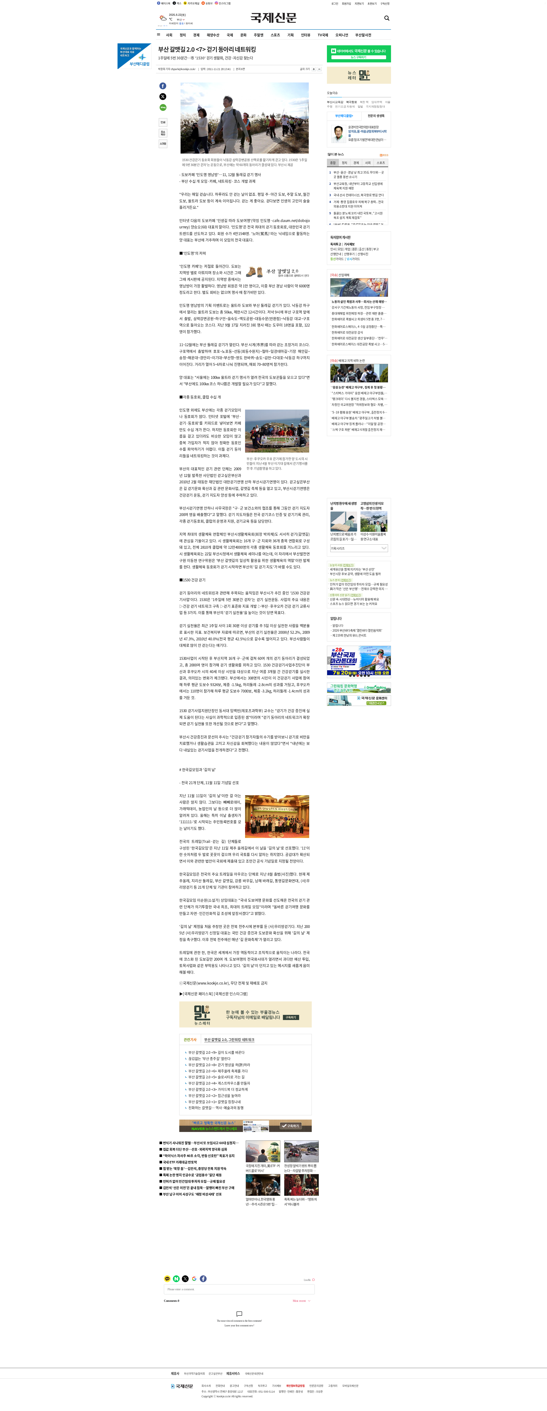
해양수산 (213, 34)
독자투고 (262, 1385)
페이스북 (165, 3)
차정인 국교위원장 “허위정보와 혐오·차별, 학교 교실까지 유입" (370, 404)
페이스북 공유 (163, 86)
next (388, 660)
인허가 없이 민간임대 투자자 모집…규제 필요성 (359, 584)
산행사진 (362, 254)
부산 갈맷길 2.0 (215, 1039)
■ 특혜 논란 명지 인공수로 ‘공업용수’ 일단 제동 (190, 1175)
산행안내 (335, 254)
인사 (333, 249)
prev (329, 660)
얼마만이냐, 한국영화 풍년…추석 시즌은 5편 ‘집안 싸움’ (261, 1204)
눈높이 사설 (341, 565)
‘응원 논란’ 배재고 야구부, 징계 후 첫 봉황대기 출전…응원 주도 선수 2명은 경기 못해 (383, 387)
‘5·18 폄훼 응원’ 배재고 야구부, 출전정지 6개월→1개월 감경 (369, 412)
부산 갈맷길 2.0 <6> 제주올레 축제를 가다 (218, 1070)
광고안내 (234, 1385)
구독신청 (385, 3)
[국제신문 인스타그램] (231, 993)
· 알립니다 (336, 625)
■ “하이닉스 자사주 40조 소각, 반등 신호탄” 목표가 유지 (197, 1155)
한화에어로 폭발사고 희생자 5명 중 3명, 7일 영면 (361, 319)
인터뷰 (305, 34)
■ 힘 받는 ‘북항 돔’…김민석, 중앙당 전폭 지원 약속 (192, 1168)
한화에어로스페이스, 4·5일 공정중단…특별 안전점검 (364, 326)
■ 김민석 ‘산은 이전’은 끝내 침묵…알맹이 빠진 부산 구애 (196, 1187)
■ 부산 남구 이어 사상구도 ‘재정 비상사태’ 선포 (190, 1194)
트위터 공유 (163, 97)
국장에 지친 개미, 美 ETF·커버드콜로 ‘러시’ (263, 1168)
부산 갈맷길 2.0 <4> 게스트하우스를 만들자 (219, 1083)
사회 (169, 34)
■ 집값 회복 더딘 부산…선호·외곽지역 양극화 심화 (193, 1149)
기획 (290, 34)
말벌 (360, 106)
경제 (196, 34)
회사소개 (206, 1385)
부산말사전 (363, 34)
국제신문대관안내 (254, 1373)
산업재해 (339, 275)
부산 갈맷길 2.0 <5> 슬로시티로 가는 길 (216, 1076)
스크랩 (163, 144)
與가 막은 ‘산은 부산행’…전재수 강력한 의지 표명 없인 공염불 (367, 588)
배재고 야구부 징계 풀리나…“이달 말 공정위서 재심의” (365, 424)
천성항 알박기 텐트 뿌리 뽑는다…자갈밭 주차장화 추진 (300, 1170)
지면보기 (359, 3)
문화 (243, 34)
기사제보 (276, 1385)
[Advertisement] (359, 467)
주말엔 (258, 34)
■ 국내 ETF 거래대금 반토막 (178, 1162)
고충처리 (332, 1385)
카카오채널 (193, 3)
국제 (230, 34)
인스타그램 (224, 3)
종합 (333, 162)
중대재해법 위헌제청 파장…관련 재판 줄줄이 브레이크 (365, 313)
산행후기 (349, 254)
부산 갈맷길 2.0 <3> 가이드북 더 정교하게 (218, 1089)
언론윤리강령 (316, 1385)
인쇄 (163, 123)
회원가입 (346, 3)
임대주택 (376, 102)
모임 (340, 249)
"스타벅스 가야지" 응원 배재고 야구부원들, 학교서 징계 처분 (368, 393)
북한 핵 (364, 102)
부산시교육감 (335, 102)
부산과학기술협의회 (194, 1373)
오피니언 (341, 34)
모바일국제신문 (350, 1385)
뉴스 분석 (340, 580)
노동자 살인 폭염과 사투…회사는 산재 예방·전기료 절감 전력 (369, 301)
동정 (369, 249)
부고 (376, 249)
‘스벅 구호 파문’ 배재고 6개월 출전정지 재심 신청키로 (364, 429)
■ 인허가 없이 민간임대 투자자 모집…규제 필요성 (192, 1181)
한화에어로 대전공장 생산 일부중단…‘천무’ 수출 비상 (364, 338)
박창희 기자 (164, 69)
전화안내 (220, 1385)
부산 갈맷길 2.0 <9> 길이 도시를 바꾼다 (216, 1052)
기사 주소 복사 (163, 133)
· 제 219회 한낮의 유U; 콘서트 (348, 635)
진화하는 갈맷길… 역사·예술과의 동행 (216, 1107)
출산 (361, 249)
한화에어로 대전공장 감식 (347, 332)
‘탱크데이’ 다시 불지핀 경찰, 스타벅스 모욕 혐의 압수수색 (366, 399)
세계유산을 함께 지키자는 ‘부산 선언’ (352, 569)
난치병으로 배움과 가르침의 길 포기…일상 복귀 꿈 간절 (343, 539)
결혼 (354, 249)
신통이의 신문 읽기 (345, 595)
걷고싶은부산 (215, 1373)
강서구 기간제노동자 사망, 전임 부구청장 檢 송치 (361, 307)
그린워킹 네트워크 (241, 1039)
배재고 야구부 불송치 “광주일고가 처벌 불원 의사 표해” (365, 418)
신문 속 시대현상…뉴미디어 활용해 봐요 (354, 599)
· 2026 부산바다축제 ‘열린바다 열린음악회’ (356, 630)
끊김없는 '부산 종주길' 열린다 (209, 1058)
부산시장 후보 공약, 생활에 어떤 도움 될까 (355, 574)
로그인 (334, 3)
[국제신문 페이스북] (198, 993)
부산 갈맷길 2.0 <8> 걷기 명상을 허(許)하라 (219, 1064)
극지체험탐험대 (375, 106)
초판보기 (372, 3)
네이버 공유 (163, 108)
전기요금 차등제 (345, 106)
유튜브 (209, 3)
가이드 (337, 259)
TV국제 (323, 34)
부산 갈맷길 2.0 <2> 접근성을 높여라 (214, 1095)
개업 (347, 249)
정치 (183, 34)
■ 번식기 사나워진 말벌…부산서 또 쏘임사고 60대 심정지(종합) (201, 1143)
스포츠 (275, 34)
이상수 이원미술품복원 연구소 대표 (373, 536)
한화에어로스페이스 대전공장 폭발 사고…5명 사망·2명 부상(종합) (372, 344)
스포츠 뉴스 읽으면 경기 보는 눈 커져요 (353, 603)
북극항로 (351, 102)
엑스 (179, 3)
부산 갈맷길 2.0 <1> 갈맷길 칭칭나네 (214, 1101)
